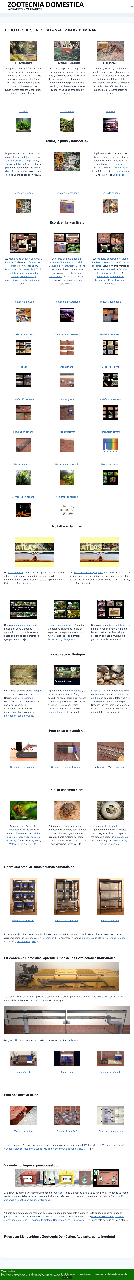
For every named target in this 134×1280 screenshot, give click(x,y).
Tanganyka (34, 840)
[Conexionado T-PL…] (110, 1115)
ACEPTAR (67, 1277)
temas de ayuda (94, 996)
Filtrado (23, 367)
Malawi (12, 844)
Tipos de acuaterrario (67, 258)
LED (36, 269)
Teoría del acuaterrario (67, 193)
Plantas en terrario (110, 464)
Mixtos (114, 262)
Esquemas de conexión (110, 1131)
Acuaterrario (109, 269)
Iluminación (11, 269)
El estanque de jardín (102, 1216)
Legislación (119, 174)
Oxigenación (30, 266)
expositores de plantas (94, 938)
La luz (38, 157)
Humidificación (105, 273)
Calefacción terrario (110, 399)
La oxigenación (13, 160)
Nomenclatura (122, 171)
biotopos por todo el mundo (18, 715)
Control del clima (110, 367)
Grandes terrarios (116, 938)
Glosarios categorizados (60, 625)
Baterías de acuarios (23, 920)
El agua (16, 157)
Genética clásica (61, 1220)
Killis (29, 837)
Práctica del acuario (23, 301)
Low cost (59, 1192)
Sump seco (67, 1072)
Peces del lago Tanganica (61, 639)
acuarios (118, 1145)
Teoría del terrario (110, 193)
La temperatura (30, 160)
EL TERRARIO (110, 63)
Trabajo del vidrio (23, 1131)
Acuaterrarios (67, 111)
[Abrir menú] (131, 6)
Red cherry (24, 844)
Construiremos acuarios (22, 767)
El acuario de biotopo (41, 1220)
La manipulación (119, 167)
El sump (35, 258)
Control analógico (13, 1148)
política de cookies (33, 1276)
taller (34, 1095)
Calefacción (35, 262)
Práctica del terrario (110, 301)
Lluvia (117, 273)
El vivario (53, 266)
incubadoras (121, 837)
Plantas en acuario (23, 464)
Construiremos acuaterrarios (66, 767)
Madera (96, 262)
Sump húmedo (23, 1072)
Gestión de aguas (26, 941)
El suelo (106, 167)
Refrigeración (16, 266)
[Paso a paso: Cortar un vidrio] (23, 1115)
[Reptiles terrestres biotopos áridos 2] (110, 609)
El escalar (21, 837)
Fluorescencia (25, 269)
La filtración (27, 157)
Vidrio (125, 258)
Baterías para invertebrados (39, 938)
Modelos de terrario (107, 258)
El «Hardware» (66, 266)
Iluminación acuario (23, 432)
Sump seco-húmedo (110, 1072)
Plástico (106, 262)
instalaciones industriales (95, 958)
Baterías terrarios (110, 920)
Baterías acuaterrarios (66, 920)
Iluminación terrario (110, 432)
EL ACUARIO (23, 63)
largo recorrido (25, 698)
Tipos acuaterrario (67, 432)
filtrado (74, 1040)
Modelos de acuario (19, 258)
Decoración (101, 280)
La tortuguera (67, 399)
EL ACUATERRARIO (67, 63)
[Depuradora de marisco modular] (67, 976)
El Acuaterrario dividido (72, 262)
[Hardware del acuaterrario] (67, 243)
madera (120, 767)
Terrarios (110, 111)
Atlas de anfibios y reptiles (88, 572)
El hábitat (96, 690)
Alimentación (26, 276)
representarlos (55, 712)
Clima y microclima (102, 157)
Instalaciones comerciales (54, 867)
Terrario (122, 269)
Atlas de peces (15, 572)
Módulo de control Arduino (38, 1148)
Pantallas (13, 273)
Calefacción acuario (23, 399)
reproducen (79, 826)
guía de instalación (116, 625)
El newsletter (78, 1220)
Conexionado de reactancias (68, 1148)
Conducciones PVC (67, 1131)
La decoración (26, 273)
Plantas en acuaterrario (67, 464)
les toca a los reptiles (116, 826)
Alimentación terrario (67, 496)
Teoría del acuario (23, 193)
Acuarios (23, 111)
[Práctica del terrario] (110, 243)
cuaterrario (67, 367)
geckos (115, 844)
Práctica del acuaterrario (67, 301)
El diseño (80, 266)
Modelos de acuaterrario (67, 334)
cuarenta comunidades (22, 625)
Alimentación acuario (23, 496)
